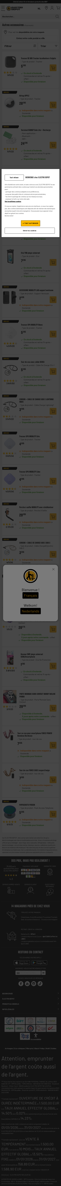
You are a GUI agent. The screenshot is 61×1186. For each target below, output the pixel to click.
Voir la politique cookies (13, 201)
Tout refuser (14, 177)
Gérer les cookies (29, 230)
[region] (31, 203)
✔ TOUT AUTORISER (30, 223)
